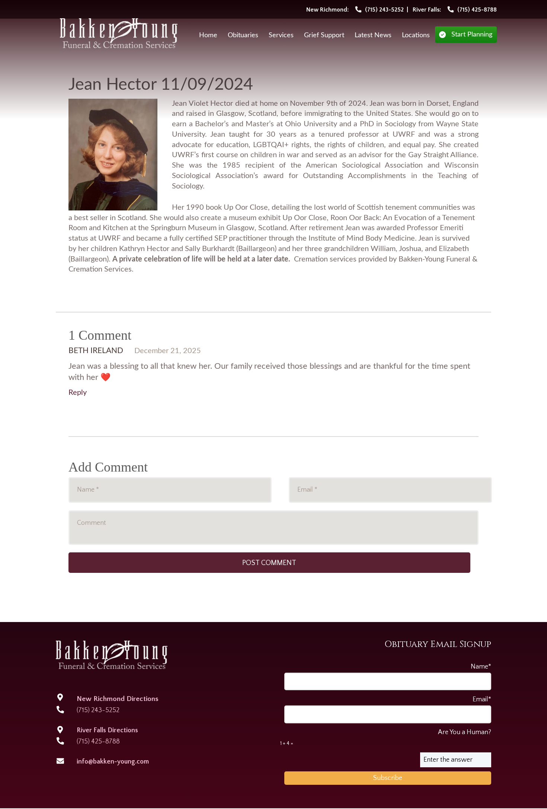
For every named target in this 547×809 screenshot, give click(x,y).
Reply (77, 392)
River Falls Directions (107, 730)
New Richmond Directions (118, 699)
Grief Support (324, 35)
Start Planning (471, 34)
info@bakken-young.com (113, 761)
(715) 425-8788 (98, 741)
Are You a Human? (385, 737)
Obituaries (243, 35)
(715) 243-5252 (98, 710)
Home (208, 35)
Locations (416, 35)
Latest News (373, 35)
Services (281, 35)
